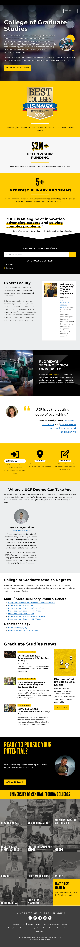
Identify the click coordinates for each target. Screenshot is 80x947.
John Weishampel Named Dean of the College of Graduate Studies (32, 684)
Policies (64, 924)
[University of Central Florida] (17, 2)
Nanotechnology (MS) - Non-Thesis (23, 630)
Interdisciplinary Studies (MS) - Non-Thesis (26, 616)
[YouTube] (45, 918)
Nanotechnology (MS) (17, 628)
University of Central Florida (40, 913)
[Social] (40, 918)
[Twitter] (35, 918)
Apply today (14, 782)
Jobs (44, 924)
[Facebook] (30, 918)
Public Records (25, 928)
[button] (15, 462)
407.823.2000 (56, 937)
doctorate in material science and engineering (62, 428)
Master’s (9, 264)
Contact (30, 924)
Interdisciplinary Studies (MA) (21, 605)
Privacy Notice (13, 928)
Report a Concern (48, 928)
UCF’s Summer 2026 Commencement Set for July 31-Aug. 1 (33, 658)
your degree (54, 375)
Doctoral (9, 268)
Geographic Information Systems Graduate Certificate (31, 603)
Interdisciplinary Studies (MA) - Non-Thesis (26, 608)
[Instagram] (50, 918)
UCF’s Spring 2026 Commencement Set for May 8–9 (34, 711)
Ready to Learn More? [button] (18, 68)
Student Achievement (64, 928)
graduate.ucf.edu (55, 202)
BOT (23, 924)
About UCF (16, 924)
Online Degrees (53, 924)
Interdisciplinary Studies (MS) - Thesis (24, 619)
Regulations (36, 928)
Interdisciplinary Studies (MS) (21, 614)
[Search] (72, 254)
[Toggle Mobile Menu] (75, 2)
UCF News (39, 931)
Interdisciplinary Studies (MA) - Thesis (24, 611)
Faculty (38, 924)
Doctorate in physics (21, 530)
